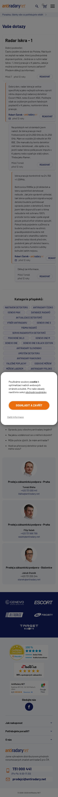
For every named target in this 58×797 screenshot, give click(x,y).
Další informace (15, 416)
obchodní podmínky (36, 392)
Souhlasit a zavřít (29, 405)
